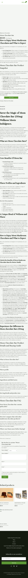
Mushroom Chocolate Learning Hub (14, 547)
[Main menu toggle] (2, 2)
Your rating (5, 450)
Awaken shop (8, 93)
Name (3, 461)
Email (3, 467)
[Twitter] (16, 566)
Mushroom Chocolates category (20, 91)
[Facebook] (14, 566)
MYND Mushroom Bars (17, 232)
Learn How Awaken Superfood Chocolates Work (12, 432)
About (14, 541)
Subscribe (14, 562)
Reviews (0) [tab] (2, 108)
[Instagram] (11, 566)
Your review (5, 453)
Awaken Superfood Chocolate (14, 537)
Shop (14, 539)
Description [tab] (2, 106)
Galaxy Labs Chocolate (19, 231)
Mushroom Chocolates (5, 33)
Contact (14, 543)
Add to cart (11, 97)
